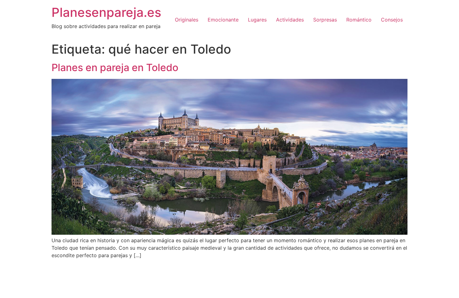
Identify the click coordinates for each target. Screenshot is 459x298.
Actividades (290, 20)
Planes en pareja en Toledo (115, 67)
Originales (186, 20)
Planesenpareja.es (106, 12)
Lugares (257, 20)
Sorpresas (325, 20)
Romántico (359, 20)
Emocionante (223, 20)
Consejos (392, 20)
